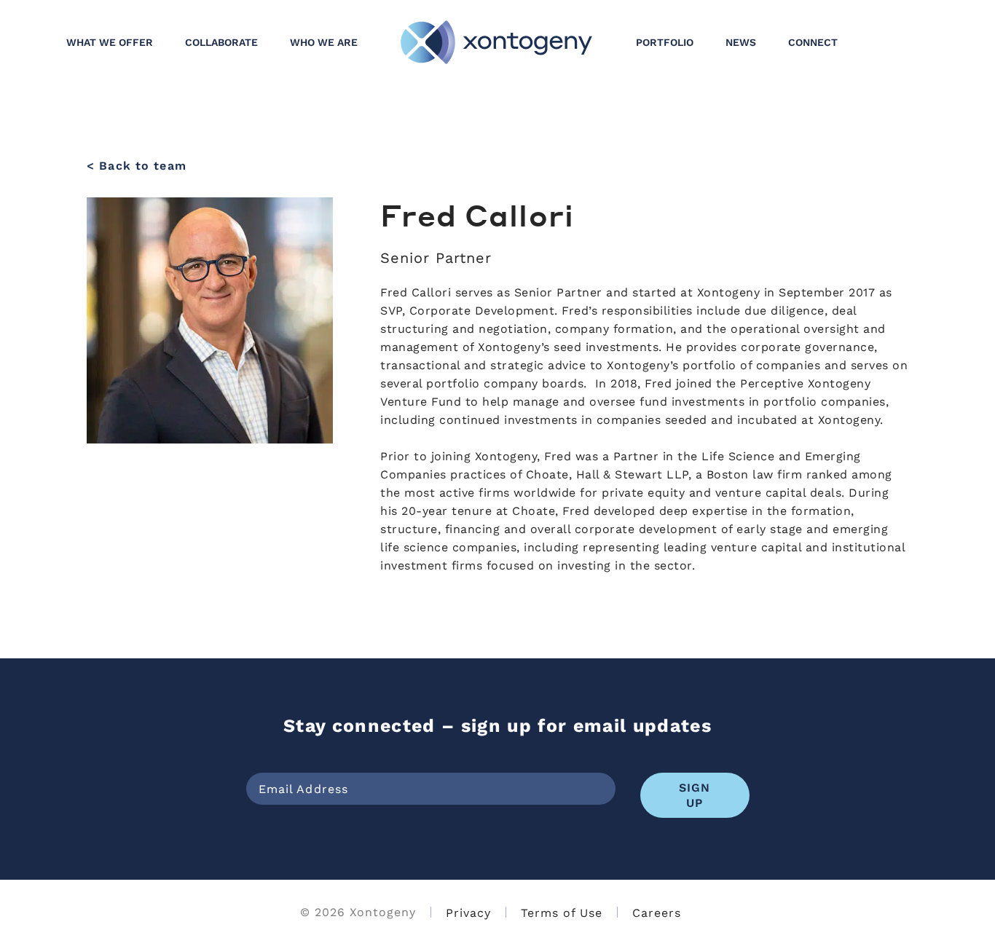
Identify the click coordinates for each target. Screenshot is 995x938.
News (740, 42)
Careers (656, 912)
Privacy (468, 912)
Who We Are (324, 42)
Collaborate (221, 42)
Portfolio (664, 42)
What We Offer (109, 42)
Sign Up (695, 795)
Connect (813, 42)
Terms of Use (561, 912)
